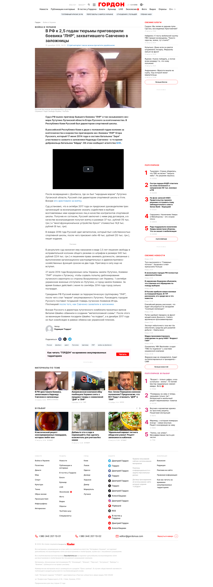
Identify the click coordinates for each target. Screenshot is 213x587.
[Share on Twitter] (65, 339)
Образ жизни (40, 494)
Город (86, 456)
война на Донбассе (105, 345)
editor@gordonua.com (131, 536)
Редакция (161, 465)
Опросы (163, 9)
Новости (44, 9)
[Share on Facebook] (60, 339)
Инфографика (41, 503)
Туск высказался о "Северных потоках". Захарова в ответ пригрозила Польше (158, 264)
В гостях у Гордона (87, 9)
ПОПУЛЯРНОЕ (152, 165)
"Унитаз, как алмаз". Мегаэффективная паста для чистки (162, 435)
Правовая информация (167, 475)
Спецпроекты (65, 516)
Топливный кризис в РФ (72, 14)
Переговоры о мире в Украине (100, 14)
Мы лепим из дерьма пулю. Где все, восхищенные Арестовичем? (161, 27)
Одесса (87, 470)
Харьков (87, 480)
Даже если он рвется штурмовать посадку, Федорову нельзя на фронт (159, 49)
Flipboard (116, 506)
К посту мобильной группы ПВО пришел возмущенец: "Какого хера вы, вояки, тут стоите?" (161, 38)
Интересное (40, 508)
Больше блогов (161, 82)
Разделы (62, 456)
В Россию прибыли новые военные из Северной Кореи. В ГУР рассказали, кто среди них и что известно (160, 294)
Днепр (86, 484)
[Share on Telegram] (70, 339)
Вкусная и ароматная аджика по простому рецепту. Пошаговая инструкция (163, 410)
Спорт (37, 480)
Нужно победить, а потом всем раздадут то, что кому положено (160, 61)
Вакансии (161, 460)
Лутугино (75, 345)
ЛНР (93, 345)
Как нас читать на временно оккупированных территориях (165, 483)
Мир (84, 402)
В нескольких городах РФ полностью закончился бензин (161, 274)
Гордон (37, 22)
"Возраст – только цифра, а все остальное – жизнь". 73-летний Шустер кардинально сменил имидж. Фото (163, 382)
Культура (39, 484)
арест (67, 345)
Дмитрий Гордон (120, 461)
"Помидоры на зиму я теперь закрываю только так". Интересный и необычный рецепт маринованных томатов (164, 397)
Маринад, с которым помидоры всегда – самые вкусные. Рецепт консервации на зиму (164, 422)
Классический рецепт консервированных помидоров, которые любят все (51, 435)
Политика (39, 465)
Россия (49, 345)
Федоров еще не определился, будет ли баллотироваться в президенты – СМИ (161, 359)
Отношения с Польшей (127, 14)
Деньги (38, 470)
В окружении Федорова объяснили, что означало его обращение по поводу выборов (161, 283)
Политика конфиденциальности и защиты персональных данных (141, 471)
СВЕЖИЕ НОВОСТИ (155, 255)
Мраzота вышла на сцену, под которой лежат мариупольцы (159, 72)
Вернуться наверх (165, 536)
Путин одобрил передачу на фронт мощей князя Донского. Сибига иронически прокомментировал (160, 317)
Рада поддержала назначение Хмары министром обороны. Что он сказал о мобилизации (163, 229)
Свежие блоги (153, 22)
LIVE (121, 9)
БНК (118, 143)
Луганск (87, 494)
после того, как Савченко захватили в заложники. (86, 304)
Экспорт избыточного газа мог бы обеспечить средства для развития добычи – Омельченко (160, 327)
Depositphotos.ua (70, 556)
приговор (85, 345)
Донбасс (58, 345)
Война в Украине (49, 22)
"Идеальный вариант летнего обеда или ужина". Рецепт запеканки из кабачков (123, 435)
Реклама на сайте (165, 470)
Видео (153, 9)
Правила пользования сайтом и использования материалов (142, 461)
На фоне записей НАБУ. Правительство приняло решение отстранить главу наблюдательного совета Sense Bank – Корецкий (162, 202)
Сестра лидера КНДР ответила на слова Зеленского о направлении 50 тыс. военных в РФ (164, 186)
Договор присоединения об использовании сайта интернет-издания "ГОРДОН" (142, 483)
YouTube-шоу (65, 511)
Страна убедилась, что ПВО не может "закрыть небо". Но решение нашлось (163, 173)
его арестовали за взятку (67, 200)
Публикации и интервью (63, 9)
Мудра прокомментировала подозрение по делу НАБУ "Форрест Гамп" (161, 338)
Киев (86, 460)
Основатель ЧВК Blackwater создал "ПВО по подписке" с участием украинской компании (160, 348)
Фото (144, 9)
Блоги (102, 9)
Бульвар (112, 9)
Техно (37, 489)
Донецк (87, 475)
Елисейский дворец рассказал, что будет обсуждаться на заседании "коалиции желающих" (160, 306)
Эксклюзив (131, 9)
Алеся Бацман (119, 496)
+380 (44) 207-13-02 (90, 536)
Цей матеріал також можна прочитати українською (92, 45)
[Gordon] (111, 5)
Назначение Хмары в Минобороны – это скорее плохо (164, 216)
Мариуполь (89, 489)
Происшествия (41, 499)
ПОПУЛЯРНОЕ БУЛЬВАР (157, 373)
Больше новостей (161, 367)
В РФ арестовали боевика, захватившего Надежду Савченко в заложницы (48, 394)
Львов (86, 465)
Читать (123, 354)
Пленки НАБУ (146, 14)
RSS (114, 511)
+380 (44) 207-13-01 (50, 536)
